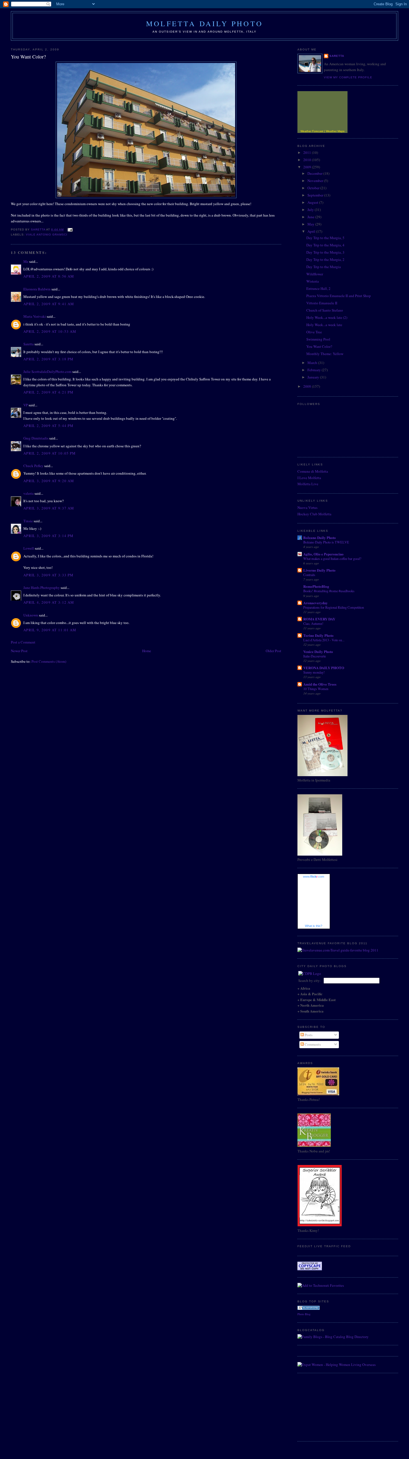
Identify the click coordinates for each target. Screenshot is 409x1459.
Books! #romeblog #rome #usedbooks (328, 591)
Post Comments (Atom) (48, 661)
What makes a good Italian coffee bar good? (332, 558)
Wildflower (314, 273)
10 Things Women (315, 688)
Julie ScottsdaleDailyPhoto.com (47, 371)
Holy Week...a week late (324, 324)
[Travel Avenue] (337, 950)
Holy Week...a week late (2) (326, 317)
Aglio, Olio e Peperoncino (323, 554)
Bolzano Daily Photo (319, 537)
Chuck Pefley (33, 465)
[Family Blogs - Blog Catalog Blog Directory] (333, 1336)
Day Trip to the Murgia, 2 (325, 259)
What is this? (313, 926)
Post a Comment (23, 642)
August (313, 202)
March (312, 362)
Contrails (309, 574)
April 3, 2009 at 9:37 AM (48, 508)
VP (25, 404)
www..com (313, 876)
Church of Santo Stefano (324, 310)
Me (25, 261)
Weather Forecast (311, 131)
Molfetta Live (307, 483)
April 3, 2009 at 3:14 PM (48, 535)
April (311, 231)
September (315, 195)
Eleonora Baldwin (37, 289)
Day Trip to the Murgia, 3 (325, 252)
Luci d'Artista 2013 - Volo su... (323, 640)
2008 (307, 386)
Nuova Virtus (307, 507)
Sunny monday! (314, 672)
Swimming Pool (318, 339)
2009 (307, 166)
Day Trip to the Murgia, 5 (325, 237)
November (315, 180)
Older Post (273, 650)
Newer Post (19, 650)
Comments (312, 1044)
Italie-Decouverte (314, 656)
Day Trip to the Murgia (323, 266)
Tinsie (28, 520)
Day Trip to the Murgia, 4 (325, 244)
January (313, 377)
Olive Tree (314, 331)
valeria (28, 493)
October (313, 187)
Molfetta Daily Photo (204, 23)
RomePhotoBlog (316, 586)
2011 (307, 152)
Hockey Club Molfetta (314, 513)
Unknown (30, 615)
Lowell (28, 548)
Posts (308, 1034)
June (311, 216)
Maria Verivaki (34, 316)
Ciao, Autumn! (313, 623)
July (311, 209)
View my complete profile (348, 77)
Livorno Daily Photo (319, 570)
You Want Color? (319, 346)
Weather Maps (335, 131)
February (314, 369)
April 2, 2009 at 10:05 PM (49, 453)
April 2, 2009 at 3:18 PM (48, 358)
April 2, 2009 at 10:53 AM (50, 331)
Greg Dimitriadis (35, 438)
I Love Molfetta (309, 477)
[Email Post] (70, 229)
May (311, 224)
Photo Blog (304, 1314)
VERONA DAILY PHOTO (323, 667)
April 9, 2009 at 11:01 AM (50, 629)
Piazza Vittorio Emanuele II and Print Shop (338, 295)
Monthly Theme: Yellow (324, 353)
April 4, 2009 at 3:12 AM (48, 602)
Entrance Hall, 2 (318, 288)
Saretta (28, 343)
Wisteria (312, 281)
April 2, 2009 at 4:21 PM (48, 392)
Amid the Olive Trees (319, 684)
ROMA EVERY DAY (319, 619)
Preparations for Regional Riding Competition (333, 607)
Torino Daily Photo (318, 635)
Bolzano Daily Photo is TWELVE (326, 542)
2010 (307, 159)
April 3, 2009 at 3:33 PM (48, 574)
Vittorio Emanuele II (321, 302)
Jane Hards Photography (41, 587)
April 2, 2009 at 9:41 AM (48, 303)
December (315, 173)
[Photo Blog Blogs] (308, 1308)
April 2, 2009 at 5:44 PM (48, 425)
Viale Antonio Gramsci (46, 234)
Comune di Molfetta (312, 471)
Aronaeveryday (315, 602)
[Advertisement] (325, 1406)
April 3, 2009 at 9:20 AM (48, 480)
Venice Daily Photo (318, 651)
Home (146, 650)
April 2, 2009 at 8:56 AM (48, 276)
